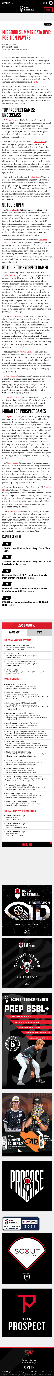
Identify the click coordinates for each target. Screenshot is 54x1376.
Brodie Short (15, 316)
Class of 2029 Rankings (15, 831)
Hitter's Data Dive (35, 697)
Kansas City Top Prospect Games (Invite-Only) (25, 731)
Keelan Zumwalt (21, 827)
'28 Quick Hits (28, 737)
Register (8, 657)
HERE (35, 81)
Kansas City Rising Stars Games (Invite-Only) (24, 776)
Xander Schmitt (9, 275)
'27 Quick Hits (18, 737)
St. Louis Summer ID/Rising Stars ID (21, 703)
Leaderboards (23, 697)
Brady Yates (17, 819)
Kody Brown (11, 375)
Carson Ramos (12, 120)
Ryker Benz (35, 177)
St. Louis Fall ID (12, 653)
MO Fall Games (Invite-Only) (17, 645)
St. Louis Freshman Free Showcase (20, 661)
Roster (15, 688)
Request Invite (11, 649)
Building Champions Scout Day (19, 793)
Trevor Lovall (26, 351)
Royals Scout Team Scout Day (18, 752)
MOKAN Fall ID (12, 670)
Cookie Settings (29, 1362)
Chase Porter (13, 462)
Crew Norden (40, 141)
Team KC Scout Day (14, 760)
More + (48, 10)
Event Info (20, 649)
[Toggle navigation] (4, 9)
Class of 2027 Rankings (15, 815)
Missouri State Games (15, 741)
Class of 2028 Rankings (15, 823)
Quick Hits (16, 699)
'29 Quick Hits (38, 737)
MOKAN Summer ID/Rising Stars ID (20, 713)
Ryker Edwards (13, 416)
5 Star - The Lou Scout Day (17, 684)
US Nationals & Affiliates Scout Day (21, 768)
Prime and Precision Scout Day (19, 785)
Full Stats (9, 688)
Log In (45, 3)
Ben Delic (20, 835)
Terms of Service (29, 1360)
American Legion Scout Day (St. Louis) (22, 723)
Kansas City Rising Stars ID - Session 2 (21, 802)
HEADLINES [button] (27, 845)
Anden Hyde (13, 511)
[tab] (14, 632)
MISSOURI (6, 3)
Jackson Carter (13, 397)
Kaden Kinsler (13, 209)
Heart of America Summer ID (18, 692)
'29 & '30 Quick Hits (40, 748)
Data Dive (32, 756)
